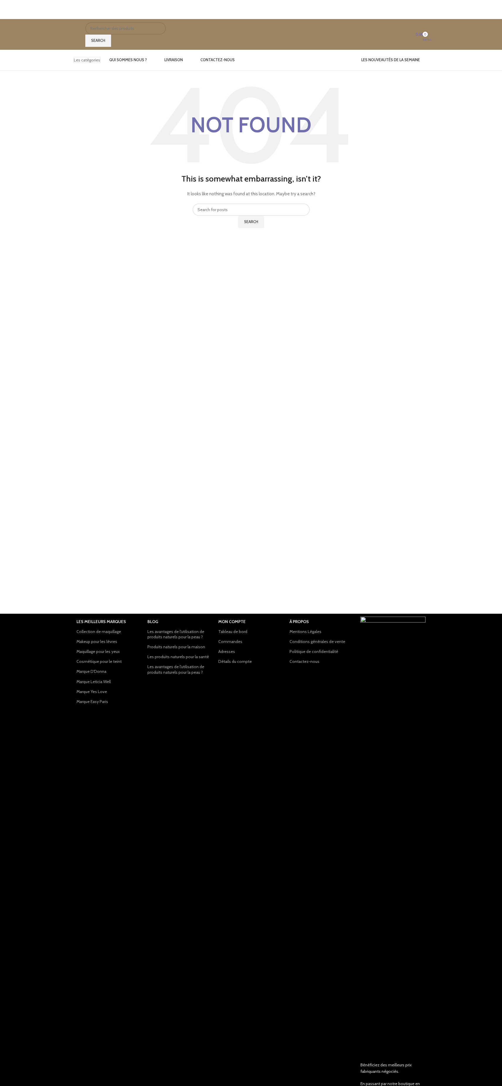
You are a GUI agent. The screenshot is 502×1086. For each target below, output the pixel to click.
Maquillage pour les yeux (98, 651)
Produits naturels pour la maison (176, 646)
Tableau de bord (232, 631)
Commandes (230, 641)
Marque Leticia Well (93, 681)
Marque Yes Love (91, 691)
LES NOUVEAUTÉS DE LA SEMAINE (390, 59)
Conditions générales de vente (317, 641)
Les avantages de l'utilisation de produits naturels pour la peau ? (175, 634)
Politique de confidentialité (314, 651)
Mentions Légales (305, 631)
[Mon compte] (405, 34)
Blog (152, 621)
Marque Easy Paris (92, 701)
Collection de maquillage (98, 631)
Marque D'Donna (91, 671)
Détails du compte (235, 661)
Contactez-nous (217, 59)
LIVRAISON (173, 59)
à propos (299, 621)
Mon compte (232, 621)
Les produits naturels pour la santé (178, 656)
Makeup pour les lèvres (96, 641)
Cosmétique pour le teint (99, 661)
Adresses (226, 651)
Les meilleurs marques (101, 621)
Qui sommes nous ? (128, 59)
